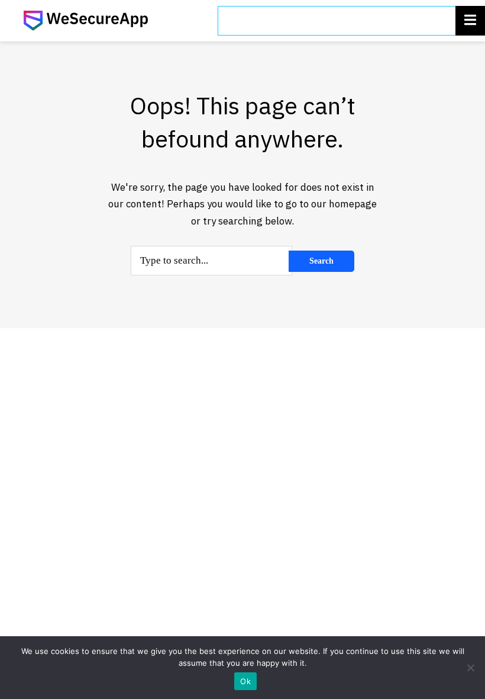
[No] (470, 668)
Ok (245, 681)
